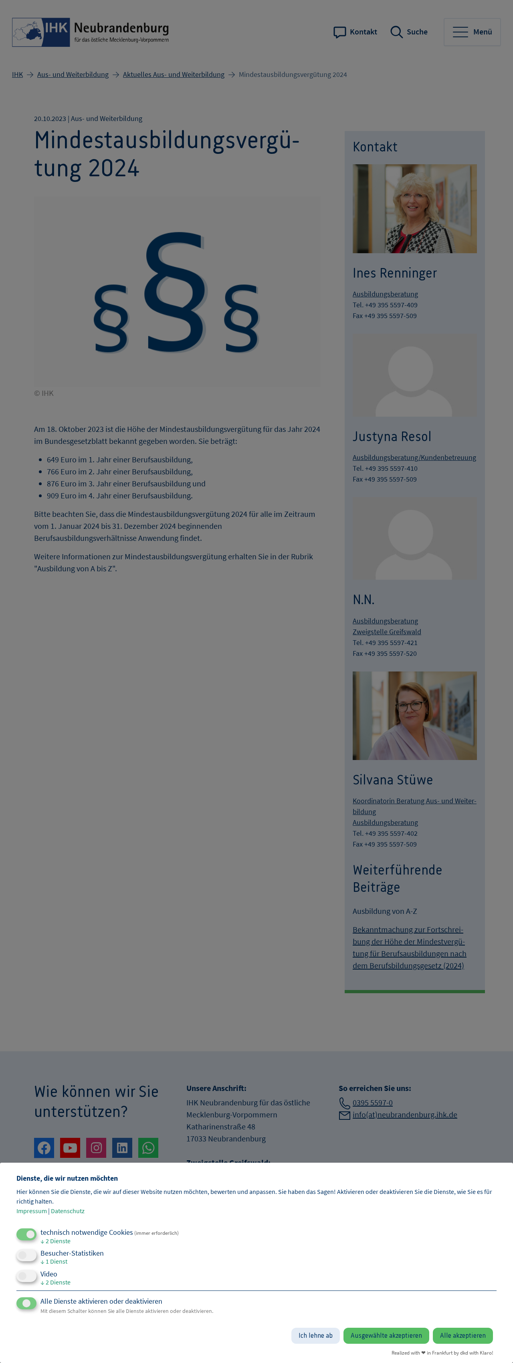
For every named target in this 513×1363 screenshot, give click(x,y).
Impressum (31, 1211)
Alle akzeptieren (463, 1335)
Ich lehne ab (316, 1335)
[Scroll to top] (495, 1345)
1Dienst (53, 1261)
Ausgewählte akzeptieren (386, 1335)
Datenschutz (68, 1211)
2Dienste (55, 1241)
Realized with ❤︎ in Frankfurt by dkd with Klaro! (442, 1352)
